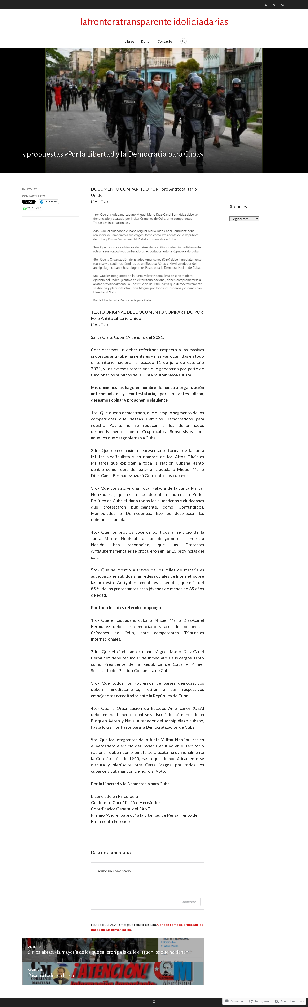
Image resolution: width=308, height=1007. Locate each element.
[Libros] (266, 5)
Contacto (164, 41)
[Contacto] (283, 5)
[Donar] (274, 5)
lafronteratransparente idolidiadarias (154, 22)
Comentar (188, 902)
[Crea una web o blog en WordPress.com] (154, 1002)
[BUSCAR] (183, 41)
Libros (129, 41)
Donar (146, 41)
